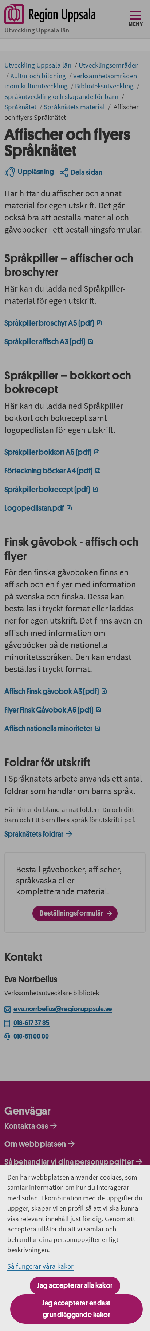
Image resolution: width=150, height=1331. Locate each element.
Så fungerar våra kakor (40, 1266)
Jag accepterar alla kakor (75, 1285)
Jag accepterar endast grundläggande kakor (76, 1309)
